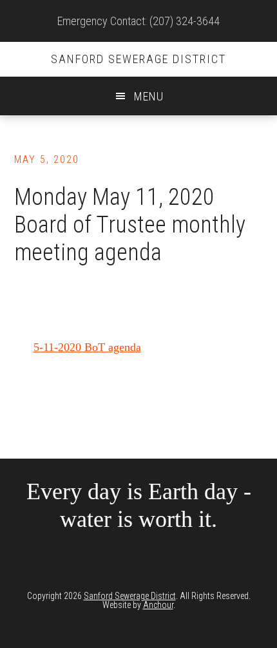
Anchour (158, 605)
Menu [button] (149, 96)
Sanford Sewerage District (138, 59)
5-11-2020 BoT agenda (87, 347)
